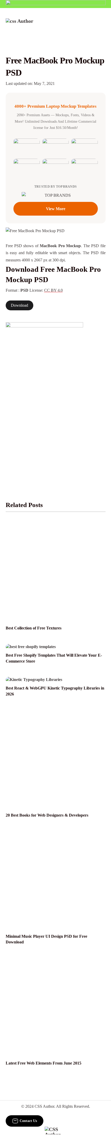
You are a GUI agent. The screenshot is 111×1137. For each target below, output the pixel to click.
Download (19, 305)
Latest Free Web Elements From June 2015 (43, 1063)
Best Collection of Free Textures (33, 628)
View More (55, 209)
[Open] (102, 25)
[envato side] (44, 399)
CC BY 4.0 (53, 290)
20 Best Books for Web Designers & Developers (47, 815)
